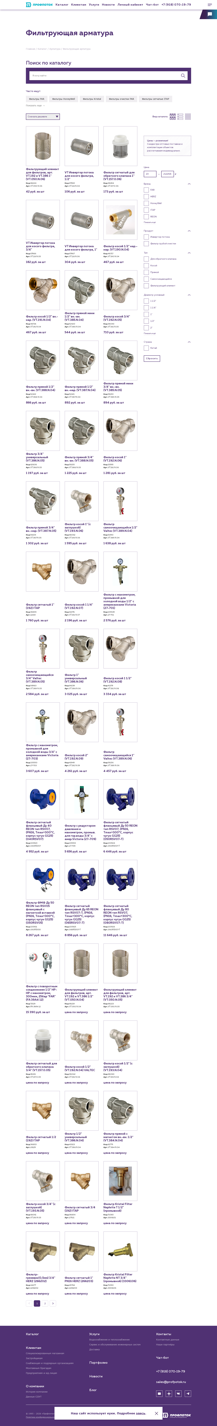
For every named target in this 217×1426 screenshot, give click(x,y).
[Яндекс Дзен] (169, 1393)
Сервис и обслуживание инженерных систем (115, 1344)
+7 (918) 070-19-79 (176, 4)
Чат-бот (152, 4)
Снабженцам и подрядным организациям (50, 1363)
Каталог (62, 4)
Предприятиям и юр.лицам (41, 1373)
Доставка (94, 1349)
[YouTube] (159, 1393)
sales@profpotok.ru (171, 1382)
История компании (36, 1391)
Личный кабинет (130, 4)
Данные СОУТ (34, 1396)
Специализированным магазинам (45, 1353)
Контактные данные (167, 1339)
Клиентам (78, 4)
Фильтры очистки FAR (121, 99)
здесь (140, 1413)
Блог (93, 1390)
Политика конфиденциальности (41, 1417)
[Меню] (208, 5)
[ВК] (178, 1393)
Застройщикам (34, 1358)
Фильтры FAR (36, 99)
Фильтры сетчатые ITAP (155, 99)
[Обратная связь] (208, 14)
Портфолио (98, 1362)
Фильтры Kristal (92, 99)
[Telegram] (188, 1393)
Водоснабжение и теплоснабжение (109, 1339)
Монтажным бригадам (38, 1368)
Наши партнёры (165, 1344)
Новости (96, 1376)
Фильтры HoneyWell (63, 99)
